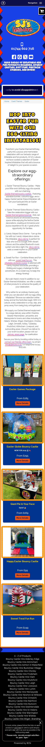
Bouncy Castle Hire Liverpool (22, 686)
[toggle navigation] (40, 3)
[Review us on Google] (19, 57)
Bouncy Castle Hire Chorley (22, 671)
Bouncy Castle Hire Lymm (22, 689)
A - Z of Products (22, 656)
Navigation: (33, 3)
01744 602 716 (22, 49)
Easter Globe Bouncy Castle (22, 446)
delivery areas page (16, 334)
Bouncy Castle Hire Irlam (22, 677)
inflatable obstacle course (16, 263)
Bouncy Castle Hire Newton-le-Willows (22, 695)
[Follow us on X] (25, 57)
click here (17, 728)
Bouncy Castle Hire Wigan (17, 719)
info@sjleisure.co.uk (13, 345)
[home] (3, 3)
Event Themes (17, 101)
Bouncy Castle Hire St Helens (22, 710)
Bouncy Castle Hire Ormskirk (22, 698)
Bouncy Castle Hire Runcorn (22, 704)
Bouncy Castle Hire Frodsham (22, 674)
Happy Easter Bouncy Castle (22, 561)
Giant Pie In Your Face (22, 504)
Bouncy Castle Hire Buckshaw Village (22, 668)
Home (6, 101)
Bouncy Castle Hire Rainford (22, 701)
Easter (27, 101)
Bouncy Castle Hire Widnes (22, 716)
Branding (36, 719)
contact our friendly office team (18, 342)
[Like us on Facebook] (14, 57)
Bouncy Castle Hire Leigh (22, 683)
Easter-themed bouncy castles (18, 194)
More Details (22, 403)
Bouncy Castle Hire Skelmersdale (22, 707)
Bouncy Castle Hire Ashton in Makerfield (22, 665)
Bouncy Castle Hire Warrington (22, 713)
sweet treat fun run (24, 260)
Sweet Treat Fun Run (22, 618)
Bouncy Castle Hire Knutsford (22, 680)
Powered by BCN (22, 743)
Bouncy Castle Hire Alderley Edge (22, 659)
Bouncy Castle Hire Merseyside (22, 692)
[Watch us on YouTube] (31, 57)
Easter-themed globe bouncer (18, 215)
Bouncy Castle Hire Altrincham (23, 662)
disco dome (23, 239)
